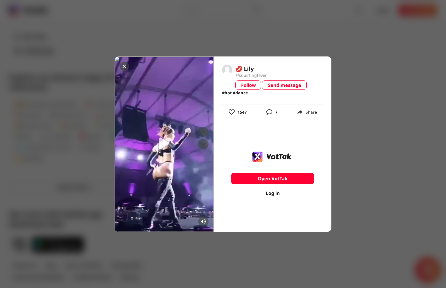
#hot (227, 93)
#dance (240, 93)
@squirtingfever (251, 75)
